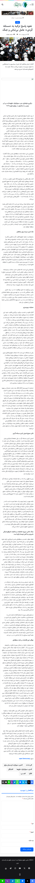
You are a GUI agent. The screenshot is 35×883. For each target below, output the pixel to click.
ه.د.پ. (22, 773)
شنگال (10, 769)
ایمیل (31, 832)
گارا (30, 773)
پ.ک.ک (28, 765)
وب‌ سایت (31, 841)
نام (32, 824)
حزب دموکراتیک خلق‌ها (24, 769)
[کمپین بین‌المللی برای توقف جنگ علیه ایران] (17, 13)
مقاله (12, 18)
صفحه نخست (18, 18)
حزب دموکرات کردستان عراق (12, 765)
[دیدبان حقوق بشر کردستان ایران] (21, 5)
